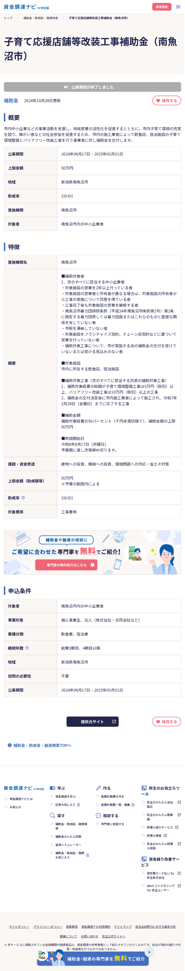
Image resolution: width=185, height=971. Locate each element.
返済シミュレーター (68, 845)
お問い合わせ (89, 936)
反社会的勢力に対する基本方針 (155, 926)
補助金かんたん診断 (68, 836)
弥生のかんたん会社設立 (160, 804)
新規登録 (162, 7)
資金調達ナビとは (21, 799)
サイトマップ (123, 926)
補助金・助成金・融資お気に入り (69, 855)
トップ (8, 18)
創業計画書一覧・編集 (115, 804)
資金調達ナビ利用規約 (95, 926)
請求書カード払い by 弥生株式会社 (160, 875)
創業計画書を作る (112, 796)
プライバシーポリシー (47, 926)
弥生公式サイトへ (113, 936)
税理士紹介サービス (160, 827)
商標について (68, 936)
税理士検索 (154, 835)
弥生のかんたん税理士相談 (160, 846)
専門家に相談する (112, 824)
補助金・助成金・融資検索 (40, 18)
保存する (169, 100)
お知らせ (15, 807)
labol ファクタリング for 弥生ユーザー (161, 888)
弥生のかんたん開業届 (160, 817)
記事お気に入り (65, 804)
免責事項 (72, 926)
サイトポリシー (19, 926)
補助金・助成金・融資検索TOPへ (42, 745)
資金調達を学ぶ (65, 796)
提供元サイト (92, 721)
